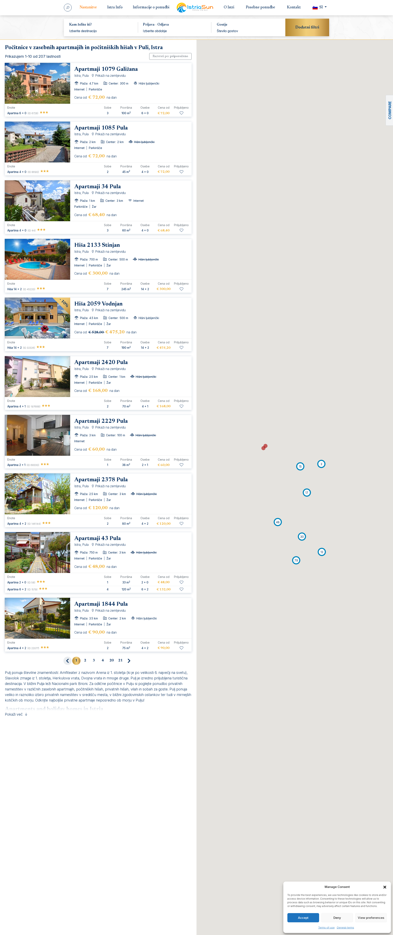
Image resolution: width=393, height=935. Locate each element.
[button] (385, 887)
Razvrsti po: (170, 56)
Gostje (222, 25)
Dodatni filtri (307, 27)
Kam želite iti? (80, 25)
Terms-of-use (326, 927)
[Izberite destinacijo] (100, 30)
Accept (303, 918)
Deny (337, 918)
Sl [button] (321, 7)
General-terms (345, 927)
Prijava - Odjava (156, 25)
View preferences (371, 918)
